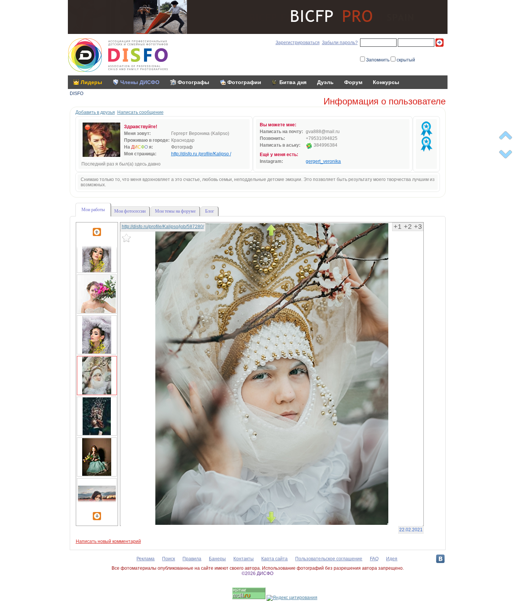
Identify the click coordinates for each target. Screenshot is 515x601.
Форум (353, 82)
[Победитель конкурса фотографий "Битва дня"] (426, 128)
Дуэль (325, 82)
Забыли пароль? (340, 42)
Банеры (217, 558)
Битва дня (293, 82)
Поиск (168, 558)
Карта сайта (274, 558)
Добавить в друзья (95, 112)
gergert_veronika (323, 161)
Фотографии (244, 82)
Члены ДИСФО (139, 82)
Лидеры (91, 82)
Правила (191, 558)
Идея (391, 558)
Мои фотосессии (130, 211)
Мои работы (93, 209)
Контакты (243, 558)
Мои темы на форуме (175, 211)
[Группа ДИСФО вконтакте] (440, 558)
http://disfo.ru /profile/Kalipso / (201, 153)
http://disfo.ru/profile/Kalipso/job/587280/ (163, 226)
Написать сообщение (140, 112)
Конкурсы (386, 82)
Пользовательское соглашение (328, 558)
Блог (209, 211)
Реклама (145, 558)
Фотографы (193, 82)
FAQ (374, 558)
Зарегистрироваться (298, 42)
